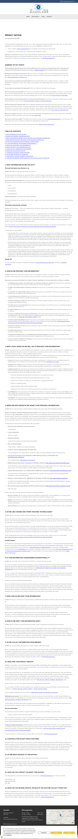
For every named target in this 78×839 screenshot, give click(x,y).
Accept (69, 832)
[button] (60, 815)
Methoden (35, 16)
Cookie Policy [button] (8, 833)
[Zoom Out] (48, 813)
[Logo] (39, 8)
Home (28, 16)
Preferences (44, 832)
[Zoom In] (48, 811)
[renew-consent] (1, 837)
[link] (35, 16)
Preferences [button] (9, 835)
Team (43, 16)
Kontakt (49, 16)
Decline (56, 832)
